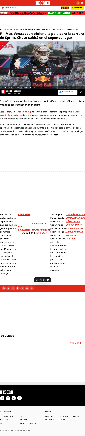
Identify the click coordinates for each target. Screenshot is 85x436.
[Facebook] (8, 288)
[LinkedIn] (22, 288)
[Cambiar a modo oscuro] (78, 3)
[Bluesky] (27, 288)
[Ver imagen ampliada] (42, 65)
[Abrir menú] (3, 3)
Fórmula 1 (8, 29)
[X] (13, 288)
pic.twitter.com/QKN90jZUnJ (34, 229)
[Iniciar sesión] (82, 3)
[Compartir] (81, 92)
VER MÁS (74, 343)
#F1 (20, 226)
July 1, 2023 (41, 233)
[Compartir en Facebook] (48, 280)
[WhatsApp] (4, 288)
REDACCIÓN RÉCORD (13, 91)
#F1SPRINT (24, 214)
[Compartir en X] (40, 280)
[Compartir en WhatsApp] (44, 280)
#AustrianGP (39, 223)
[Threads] (18, 288)
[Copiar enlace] (37, 280)
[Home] (1, 29)
